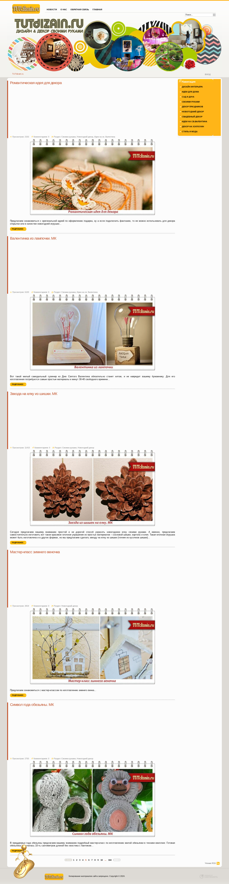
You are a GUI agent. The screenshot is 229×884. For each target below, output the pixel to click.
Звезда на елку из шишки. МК (33, 394)
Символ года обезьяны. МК (31, 704)
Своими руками (68, 137)
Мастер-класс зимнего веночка (35, 552)
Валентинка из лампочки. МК (33, 238)
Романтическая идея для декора (36, 83)
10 (102, 860)
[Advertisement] (92, 110)
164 (109, 860)
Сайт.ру (26, 8)
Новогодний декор (85, 137)
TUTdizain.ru (17, 74)
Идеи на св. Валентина (104, 137)
